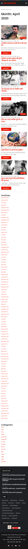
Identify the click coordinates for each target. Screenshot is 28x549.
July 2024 (3, 215)
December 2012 (5, 356)
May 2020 (3, 239)
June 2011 (3, 391)
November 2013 (5, 336)
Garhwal (24, 502)
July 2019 (3, 257)
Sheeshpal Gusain (5, 518)
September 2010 (5, 413)
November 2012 (5, 358)
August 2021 (4, 232)
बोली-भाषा (3, 446)
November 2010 (5, 408)
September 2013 (5, 341)
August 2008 (4, 418)
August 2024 (4, 212)
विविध (2, 451)
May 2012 (3, 368)
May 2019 (3, 262)
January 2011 (4, 403)
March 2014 (4, 326)
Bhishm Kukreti (5, 500)
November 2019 (5, 247)
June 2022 (3, 227)
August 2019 (4, 254)
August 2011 (4, 386)
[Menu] (2, 3)
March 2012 (4, 371)
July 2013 (3, 346)
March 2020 (4, 244)
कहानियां (2, 434)
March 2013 (4, 351)
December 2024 (5, 207)
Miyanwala (4, 515)
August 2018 (4, 267)
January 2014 (4, 331)
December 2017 (4, 279)
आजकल (2, 427)
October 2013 (4, 339)
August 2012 (4, 361)
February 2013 (4, 353)
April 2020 (3, 242)
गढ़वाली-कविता (3, 439)
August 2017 (4, 289)
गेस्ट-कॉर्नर (3, 441)
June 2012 (3, 366)
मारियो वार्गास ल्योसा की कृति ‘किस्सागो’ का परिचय (11, 59)
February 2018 (4, 274)
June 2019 (3, 259)
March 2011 (3, 398)
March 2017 (4, 294)
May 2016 (3, 304)
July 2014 (3, 319)
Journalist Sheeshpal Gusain (8, 513)
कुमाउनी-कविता (4, 436)
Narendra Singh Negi (13, 515)
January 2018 (4, 277)
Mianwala (18, 513)
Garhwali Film (5, 505)
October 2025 (4, 200)
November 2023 (5, 217)
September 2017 (5, 286)
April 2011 (3, 396)
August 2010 (4, 415)
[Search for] (26, 3)
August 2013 (4, 344)
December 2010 (5, 406)
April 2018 (3, 272)
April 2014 (3, 324)
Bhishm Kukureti (13, 500)
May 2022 (3, 229)
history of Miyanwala (16, 508)
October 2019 (4, 249)
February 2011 (4, 401)
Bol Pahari (4, 502)
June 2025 (3, 202)
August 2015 (4, 316)
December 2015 (5, 306)
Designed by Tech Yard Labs (14, 537)
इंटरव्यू (2, 432)
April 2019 (3, 264)
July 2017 (3, 291)
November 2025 (5, 197)
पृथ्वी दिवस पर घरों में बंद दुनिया (12, 150)
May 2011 (3, 393)
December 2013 (5, 334)
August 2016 (4, 301)
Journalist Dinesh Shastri (7, 510)
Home (3, 9)
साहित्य (2, 459)
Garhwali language (14, 505)
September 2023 (5, 220)
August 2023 (4, 222)
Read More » (6, 53)
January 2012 (4, 376)
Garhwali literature (6, 508)
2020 (7, 9)
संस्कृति (2, 456)
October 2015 (4, 311)
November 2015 (5, 309)
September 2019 (5, 252)
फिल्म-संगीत (3, 444)
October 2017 (4, 284)
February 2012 (4, 373)
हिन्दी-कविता (3, 461)
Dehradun (18, 502)
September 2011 (5, 383)
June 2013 (3, 348)
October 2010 (4, 410)
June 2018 (3, 269)
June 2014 (3, 321)
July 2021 (3, 234)
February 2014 (4, 329)
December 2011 (4, 378)
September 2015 (5, 314)
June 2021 (3, 237)
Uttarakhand (14, 518)
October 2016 (4, 299)
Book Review (11, 502)
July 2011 (3, 388)
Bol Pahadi (4, 41)
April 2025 (3, 205)
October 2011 (4, 381)
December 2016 (5, 296)
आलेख (2, 429)
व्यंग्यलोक (2, 454)
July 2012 (3, 363)
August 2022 (4, 225)
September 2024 (5, 210)
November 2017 (5, 282)
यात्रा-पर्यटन (3, 449)
